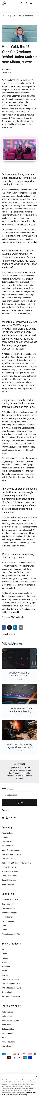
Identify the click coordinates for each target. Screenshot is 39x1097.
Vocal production (8, 1042)
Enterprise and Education (11, 854)
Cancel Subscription (9, 880)
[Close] (36, 1076)
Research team (7, 846)
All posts (11, 16)
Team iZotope (6, 69)
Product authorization (10, 900)
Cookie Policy (23, 1095)
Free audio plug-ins (9, 908)
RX (3, 949)
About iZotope (7, 833)
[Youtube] (10, 817)
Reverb (4, 1038)
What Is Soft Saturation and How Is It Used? (19, 674)
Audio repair (6, 1025)
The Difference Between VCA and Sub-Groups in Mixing (19, 710)
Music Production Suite (11, 984)
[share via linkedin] (15, 627)
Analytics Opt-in (8, 884)
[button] (3, 16)
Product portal (7, 917)
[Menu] (36, 3)
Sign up (19, 802)
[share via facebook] (4, 627)
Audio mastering (26, 16)
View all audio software (11, 996)
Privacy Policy (11, 1095)
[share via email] (21, 627)
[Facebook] (3, 817)
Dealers (4, 930)
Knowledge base (8, 904)
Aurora (4, 971)
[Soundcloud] (14, 817)
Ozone (4, 954)
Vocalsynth (6, 966)
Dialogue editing (8, 1029)
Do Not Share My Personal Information (16, 863)
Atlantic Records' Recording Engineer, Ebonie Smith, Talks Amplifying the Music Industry (19, 747)
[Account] (26, 3)
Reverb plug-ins (7, 992)
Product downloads (9, 913)
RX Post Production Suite (11, 988)
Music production (8, 1033)
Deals (4, 925)
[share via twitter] (9, 627)
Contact (5, 837)
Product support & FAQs (11, 934)
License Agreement (9, 867)
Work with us (7, 841)
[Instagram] (7, 817)
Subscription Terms (9, 876)
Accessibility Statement (11, 871)
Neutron (5, 958)
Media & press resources (11, 850)
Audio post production (10, 1020)
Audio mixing (7, 1016)
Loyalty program (8, 921)
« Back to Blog (9, 634)
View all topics (7, 1046)
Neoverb (5, 975)
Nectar (4, 962)
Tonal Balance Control (10, 979)
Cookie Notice (7, 859)
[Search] (21, 3)
